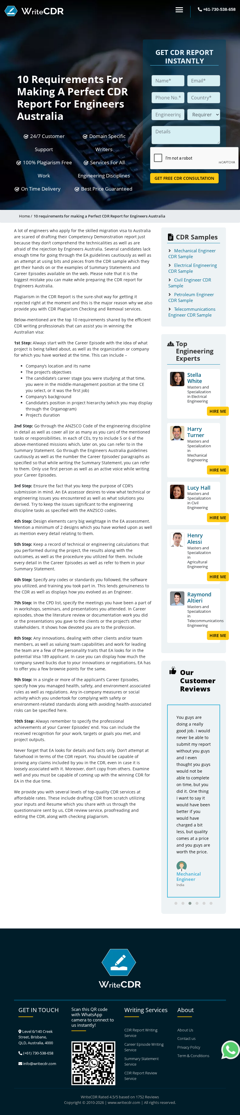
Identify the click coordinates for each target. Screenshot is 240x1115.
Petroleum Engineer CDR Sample (191, 297)
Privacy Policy (188, 1047)
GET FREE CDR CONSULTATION (184, 178)
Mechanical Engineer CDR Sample (192, 253)
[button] (175, 903)
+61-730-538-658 (219, 9)
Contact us (186, 1038)
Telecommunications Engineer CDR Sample (191, 312)
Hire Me (218, 411)
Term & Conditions (193, 1055)
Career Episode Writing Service (144, 1047)
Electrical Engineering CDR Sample (192, 268)
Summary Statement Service (141, 1061)
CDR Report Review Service (140, 1075)
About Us (185, 1030)
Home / (25, 216)
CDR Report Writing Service (140, 1032)
